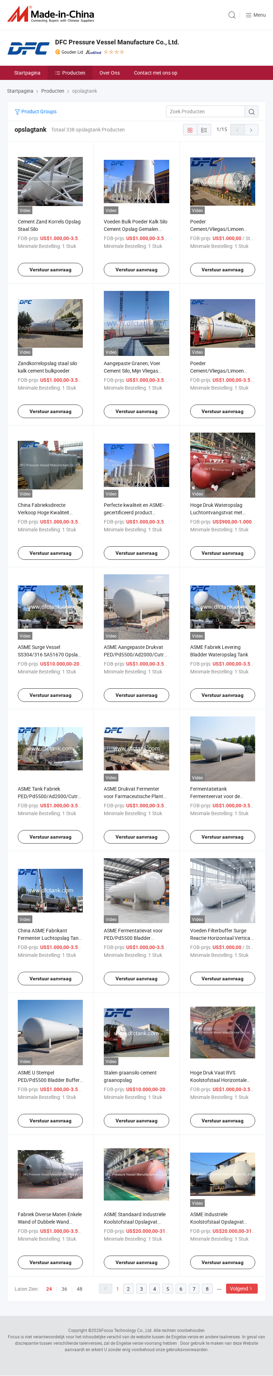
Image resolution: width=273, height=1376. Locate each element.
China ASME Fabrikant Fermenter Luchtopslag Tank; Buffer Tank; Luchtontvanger (50, 938)
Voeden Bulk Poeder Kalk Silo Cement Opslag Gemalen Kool (135, 229)
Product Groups (38, 111)
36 (64, 1288)
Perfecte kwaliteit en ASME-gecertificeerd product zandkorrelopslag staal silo (134, 512)
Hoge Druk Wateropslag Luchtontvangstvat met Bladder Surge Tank (216, 512)
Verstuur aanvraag (50, 269)
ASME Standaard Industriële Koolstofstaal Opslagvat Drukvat (135, 1222)
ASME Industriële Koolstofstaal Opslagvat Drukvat (217, 1222)
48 (79, 1288)
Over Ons (110, 72)
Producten (73, 72)
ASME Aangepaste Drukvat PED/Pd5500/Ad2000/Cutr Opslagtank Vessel (134, 654)
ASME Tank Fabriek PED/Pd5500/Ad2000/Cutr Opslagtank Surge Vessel (48, 796)
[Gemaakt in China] (52, 14)
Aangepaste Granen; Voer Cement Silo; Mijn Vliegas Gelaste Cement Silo (132, 370)
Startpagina (27, 72)
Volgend (239, 1288)
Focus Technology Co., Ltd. (126, 1330)
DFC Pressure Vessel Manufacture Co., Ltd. (117, 42)
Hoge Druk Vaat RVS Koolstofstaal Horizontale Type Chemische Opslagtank (221, 1080)
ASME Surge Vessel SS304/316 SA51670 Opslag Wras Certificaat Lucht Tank (49, 654)
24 (49, 1289)
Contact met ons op (155, 72)
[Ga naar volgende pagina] (251, 129)
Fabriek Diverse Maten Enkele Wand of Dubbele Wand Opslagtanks (50, 1222)
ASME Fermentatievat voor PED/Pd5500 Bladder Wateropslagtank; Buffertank (136, 938)
